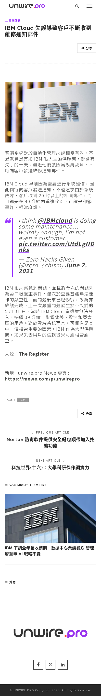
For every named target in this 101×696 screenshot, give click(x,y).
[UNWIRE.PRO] (27, 5)
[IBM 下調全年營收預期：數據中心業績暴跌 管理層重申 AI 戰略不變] (50, 518)
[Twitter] (50, 665)
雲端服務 (15, 20)
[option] (50, 525)
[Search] (77, 6)
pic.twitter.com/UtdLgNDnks (56, 246)
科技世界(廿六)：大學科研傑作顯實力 (50, 467)
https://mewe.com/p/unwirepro (42, 378)
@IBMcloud (55, 220)
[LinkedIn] (63, 665)
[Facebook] (38, 665)
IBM (23, 399)
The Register (34, 353)
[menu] (89, 6)
